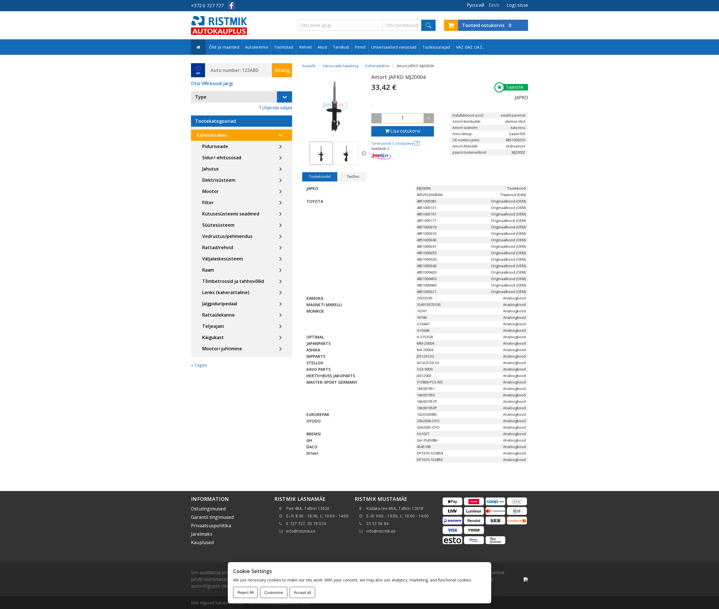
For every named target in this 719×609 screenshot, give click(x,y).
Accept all (302, 592)
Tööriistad (283, 47)
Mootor (210, 191)
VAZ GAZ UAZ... (470, 47)
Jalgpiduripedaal (219, 304)
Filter (208, 202)
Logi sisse (517, 5)
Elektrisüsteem (218, 180)
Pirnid (360, 47)
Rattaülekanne (218, 315)
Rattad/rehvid (217, 247)
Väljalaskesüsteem (222, 259)
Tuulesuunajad (436, 47)
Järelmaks (201, 534)
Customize (273, 592)
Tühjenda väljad (275, 107)
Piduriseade (215, 146)
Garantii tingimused (212, 517)
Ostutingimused (208, 509)
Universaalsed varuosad (394, 47)
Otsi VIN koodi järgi (212, 83)
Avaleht (308, 65)
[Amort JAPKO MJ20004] (321, 153)
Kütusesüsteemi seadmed (230, 214)
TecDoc (353, 176)
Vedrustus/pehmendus (227, 236)
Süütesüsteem (218, 225)
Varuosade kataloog (341, 65)
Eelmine (305, 153)
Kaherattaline (212, 135)
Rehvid (305, 47)
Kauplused (202, 542)
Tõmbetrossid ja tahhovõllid (233, 281)
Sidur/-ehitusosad (221, 157)
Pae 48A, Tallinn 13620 (307, 508)
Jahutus (210, 169)
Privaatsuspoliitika (211, 525)
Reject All (245, 592)
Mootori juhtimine (222, 349)
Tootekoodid (320, 176)
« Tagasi (199, 365)
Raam (208, 270)
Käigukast (213, 337)
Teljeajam (213, 326)
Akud (322, 47)
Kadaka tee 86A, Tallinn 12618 (394, 508)
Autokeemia (256, 47)
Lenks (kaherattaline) (225, 292)
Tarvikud (341, 47)
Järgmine (364, 153)
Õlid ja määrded (224, 47)
